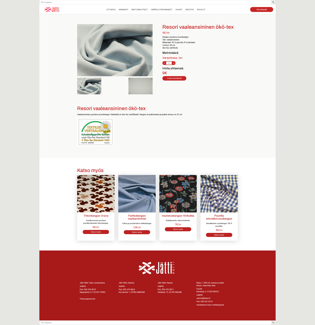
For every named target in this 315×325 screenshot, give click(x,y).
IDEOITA (190, 9)
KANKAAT (123, 9)
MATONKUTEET (140, 9)
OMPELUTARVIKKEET (162, 9)
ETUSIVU (111, 9)
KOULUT (201, 9)
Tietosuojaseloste (87, 299)
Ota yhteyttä (262, 9)
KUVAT (179, 9)
